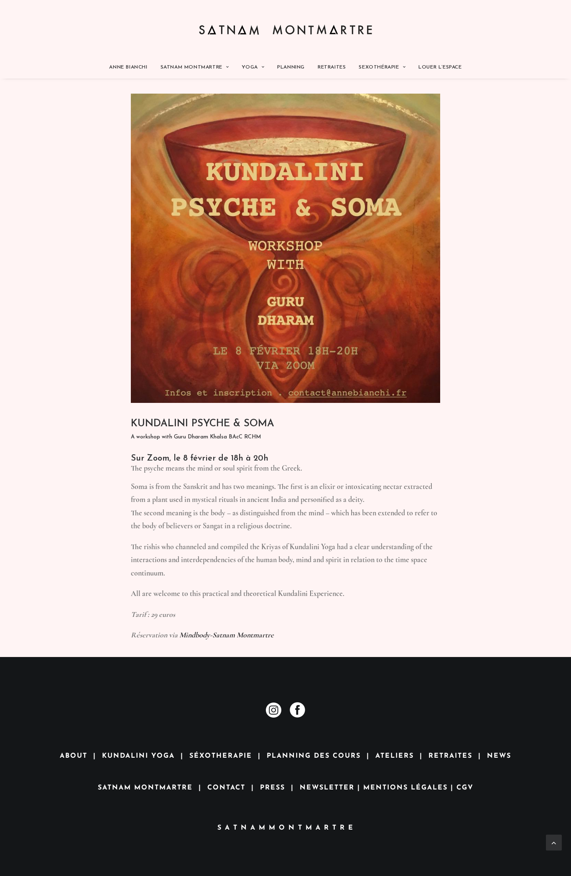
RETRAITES (332, 67)
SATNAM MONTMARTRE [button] (191, 67)
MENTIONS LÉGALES (405, 787)
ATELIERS (394, 756)
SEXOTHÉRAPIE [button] (379, 67)
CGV (465, 787)
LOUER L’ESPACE (439, 67)
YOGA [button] (249, 67)
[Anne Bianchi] (285, 28)
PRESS (272, 787)
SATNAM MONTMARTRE (145, 787)
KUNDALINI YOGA (138, 756)
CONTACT (226, 787)
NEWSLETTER (327, 787)
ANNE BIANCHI (128, 67)
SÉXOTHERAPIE (220, 756)
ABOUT (73, 756)
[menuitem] (131, 67)
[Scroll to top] (554, 841)
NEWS (499, 756)
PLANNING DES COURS (314, 756)
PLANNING (291, 67)
